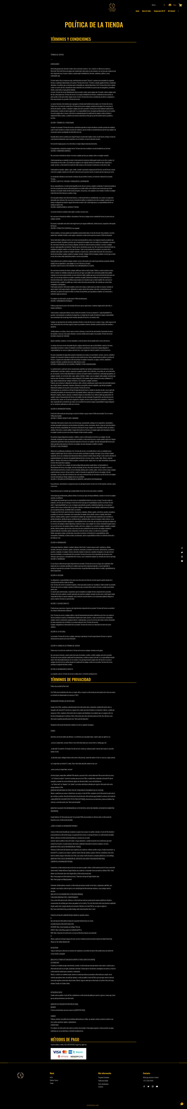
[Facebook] (182, 548)
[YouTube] (182, 561)
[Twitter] (182, 552)
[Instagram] (182, 557)
